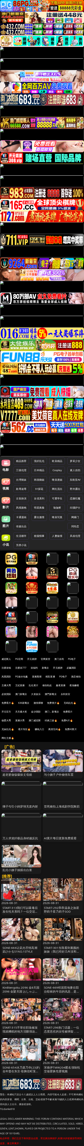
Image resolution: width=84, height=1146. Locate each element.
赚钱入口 (39, 729)
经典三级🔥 (51, 720)
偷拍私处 (47, 685)
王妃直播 (20, 685)
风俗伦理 (75, 536)
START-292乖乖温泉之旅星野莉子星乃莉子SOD (61, 909)
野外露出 (75, 489)
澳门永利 (59, 659)
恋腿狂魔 (75, 498)
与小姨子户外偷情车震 (59, 774)
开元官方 (6, 711)
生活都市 (21, 536)
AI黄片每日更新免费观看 (60, 838)
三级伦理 (21, 470)
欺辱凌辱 (21, 489)
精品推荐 (21, 461)
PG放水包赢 (21, 676)
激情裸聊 (38, 703)
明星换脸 (39, 507)
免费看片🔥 (8, 703)
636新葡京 (23, 703)
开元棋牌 (32, 659)
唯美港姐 (57, 479)
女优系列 (39, 498)
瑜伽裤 (57, 507)
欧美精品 (57, 461)
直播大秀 (20, 720)
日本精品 (39, 470)
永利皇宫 (65, 694)
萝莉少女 (75, 461)
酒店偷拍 (76, 676)
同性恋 (75, 526)
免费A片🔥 (67, 720)
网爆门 (75, 517)
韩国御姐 (39, 479)
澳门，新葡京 (52, 711)
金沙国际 (36, 711)
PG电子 (72, 659)
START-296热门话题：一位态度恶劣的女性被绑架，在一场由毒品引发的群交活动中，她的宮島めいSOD (62, 1033)
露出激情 (39, 517)
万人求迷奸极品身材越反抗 (20, 838)
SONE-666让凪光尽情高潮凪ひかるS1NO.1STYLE (20, 949)
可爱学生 (57, 498)
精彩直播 (50, 676)
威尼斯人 (6, 659)
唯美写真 (57, 517)
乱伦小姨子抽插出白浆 (17, 870)
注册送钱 (6, 667)
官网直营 (45, 659)
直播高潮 (37, 676)
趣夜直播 (60, 685)
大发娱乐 (36, 694)
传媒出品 (21, 526)
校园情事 (39, 536)
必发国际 (6, 694)
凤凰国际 (6, 676)
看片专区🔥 (24, 729)
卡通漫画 (21, 517)
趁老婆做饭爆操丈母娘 (17, 774)
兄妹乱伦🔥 (8, 729)
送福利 (34, 667)
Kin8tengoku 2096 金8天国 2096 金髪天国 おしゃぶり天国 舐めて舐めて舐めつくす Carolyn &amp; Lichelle (21, 993)
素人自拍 (75, 470)
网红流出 (57, 489)
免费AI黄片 (71, 729)
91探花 (39, 489)
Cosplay (57, 470)
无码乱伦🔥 (70, 703)
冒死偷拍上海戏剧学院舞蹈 (62, 806)
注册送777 (21, 667)
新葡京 (45, 667)
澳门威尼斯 (35, 720)
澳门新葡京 (21, 694)
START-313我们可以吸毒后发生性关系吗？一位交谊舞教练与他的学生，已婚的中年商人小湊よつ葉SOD (20, 913)
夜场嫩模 (74, 685)
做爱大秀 (6, 720)
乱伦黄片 (33, 685)
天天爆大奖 (21, 711)
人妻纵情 (57, 536)
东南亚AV (75, 479)
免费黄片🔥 (53, 703)
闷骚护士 (75, 507)
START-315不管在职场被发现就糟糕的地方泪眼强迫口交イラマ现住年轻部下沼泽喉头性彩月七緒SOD (20, 1033)
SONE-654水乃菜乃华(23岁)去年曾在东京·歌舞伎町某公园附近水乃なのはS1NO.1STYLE (21, 1073)
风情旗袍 (21, 507)
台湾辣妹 (21, 479)
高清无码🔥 (54, 729)
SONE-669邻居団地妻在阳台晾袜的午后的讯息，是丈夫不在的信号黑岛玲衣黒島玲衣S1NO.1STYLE (62, 993)
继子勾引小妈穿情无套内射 (20, 806)
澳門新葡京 (51, 694)
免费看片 (68, 711)
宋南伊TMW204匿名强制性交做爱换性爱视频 (62, 1069)
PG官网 (19, 659)
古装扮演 (21, 498)
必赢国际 (71, 667)
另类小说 (21, 545)
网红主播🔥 (8, 738)
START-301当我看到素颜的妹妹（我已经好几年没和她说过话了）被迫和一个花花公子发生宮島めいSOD (62, 953)
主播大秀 (6, 685)
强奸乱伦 (39, 461)
